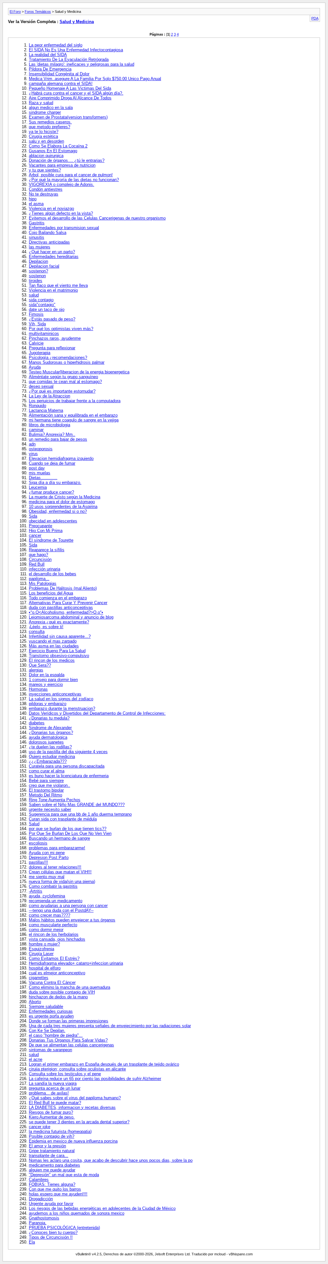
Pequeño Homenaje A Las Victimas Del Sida (70, 88)
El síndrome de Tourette (51, 540)
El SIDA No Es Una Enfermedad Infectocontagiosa (76, 49)
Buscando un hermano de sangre (59, 838)
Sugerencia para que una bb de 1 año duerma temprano (80, 814)
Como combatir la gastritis (53, 886)
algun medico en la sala (51, 107)
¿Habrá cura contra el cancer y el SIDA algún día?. (76, 93)
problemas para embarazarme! (57, 847)
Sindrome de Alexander (50, 727)
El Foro (15, 11)
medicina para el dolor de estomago (62, 501)
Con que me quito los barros (55, 1189)
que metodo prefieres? (49, 126)
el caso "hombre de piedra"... (56, 1035)
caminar (36, 429)
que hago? (38, 554)
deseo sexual (41, 386)
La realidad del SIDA (48, 54)
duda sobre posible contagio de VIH (62, 992)
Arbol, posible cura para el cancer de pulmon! (71, 174)
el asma (36, 203)
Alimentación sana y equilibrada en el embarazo (73, 415)
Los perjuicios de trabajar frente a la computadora (74, 400)
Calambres (39, 1179)
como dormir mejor (46, 929)
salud (34, 295)
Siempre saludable (46, 1006)
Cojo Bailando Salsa (47, 232)
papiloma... (39, 578)
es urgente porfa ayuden (51, 1016)
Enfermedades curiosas (51, 1011)
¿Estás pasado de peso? (52, 319)
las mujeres (39, 247)
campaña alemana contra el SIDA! (61, 83)
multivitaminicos (44, 333)
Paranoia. (37, 1222)
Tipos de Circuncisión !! (51, 1237)
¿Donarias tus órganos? (51, 732)
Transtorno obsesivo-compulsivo (59, 655)
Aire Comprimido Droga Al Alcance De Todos (70, 98)
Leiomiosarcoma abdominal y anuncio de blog (71, 617)
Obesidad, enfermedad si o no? (58, 511)
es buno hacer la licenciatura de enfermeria (69, 775)
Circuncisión (40, 559)
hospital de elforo (45, 968)
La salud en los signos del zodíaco (61, 698)
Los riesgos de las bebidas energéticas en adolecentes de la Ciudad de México (102, 1208)
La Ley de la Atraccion (49, 396)
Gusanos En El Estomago (53, 150)
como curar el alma (46, 771)
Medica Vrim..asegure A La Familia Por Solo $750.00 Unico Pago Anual (95, 78)
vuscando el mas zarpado (53, 641)
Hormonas (38, 689)
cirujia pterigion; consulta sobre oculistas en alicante (77, 1069)
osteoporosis (41, 448)
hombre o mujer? (44, 944)
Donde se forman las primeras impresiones (68, 1021)
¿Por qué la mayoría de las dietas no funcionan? (74, 179)
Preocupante (40, 525)
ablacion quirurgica (46, 155)
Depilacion (38, 261)
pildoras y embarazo (47, 703)
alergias (36, 670)
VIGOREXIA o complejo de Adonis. (61, 184)
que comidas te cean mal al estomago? (65, 381)
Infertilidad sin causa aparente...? (60, 636)
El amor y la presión (47, 1145)
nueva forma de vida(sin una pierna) (62, 881)
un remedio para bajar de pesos (58, 439)
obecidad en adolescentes (53, 521)
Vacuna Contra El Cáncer (52, 982)
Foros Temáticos (38, 11)
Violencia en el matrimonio (53, 290)
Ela (32, 1242)
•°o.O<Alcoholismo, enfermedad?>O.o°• (66, 612)
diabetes (37, 722)
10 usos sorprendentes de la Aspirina (63, 506)
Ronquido (37, 405)
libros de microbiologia (49, 424)
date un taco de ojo (46, 309)
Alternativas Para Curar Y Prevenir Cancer (68, 602)
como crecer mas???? (49, 915)
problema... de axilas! (49, 1093)
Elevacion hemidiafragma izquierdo (61, 458)
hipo (33, 198)
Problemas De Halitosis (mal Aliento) (63, 588)
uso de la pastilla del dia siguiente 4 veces (68, 751)
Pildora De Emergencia (50, 69)
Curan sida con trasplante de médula (63, 819)
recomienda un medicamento (55, 900)
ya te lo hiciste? (43, 131)
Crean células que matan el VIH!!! (60, 871)
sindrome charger (45, 112)
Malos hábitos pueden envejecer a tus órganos (72, 920)
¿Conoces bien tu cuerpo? (53, 1232)
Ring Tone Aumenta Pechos (54, 799)
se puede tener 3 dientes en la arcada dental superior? (79, 1121)
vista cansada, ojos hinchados (57, 939)
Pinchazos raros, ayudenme (55, 338)
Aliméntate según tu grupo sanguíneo (63, 376)
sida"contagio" (42, 304)
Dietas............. (43, 477)
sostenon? (38, 271)
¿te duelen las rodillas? (50, 746)
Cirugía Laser (41, 953)
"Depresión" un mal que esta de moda (64, 1174)
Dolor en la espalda (46, 674)
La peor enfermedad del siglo (55, 45)
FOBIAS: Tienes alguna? (52, 1184)
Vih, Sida (37, 323)
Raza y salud (41, 102)
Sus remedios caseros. (50, 122)
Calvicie (36, 343)
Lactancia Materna (46, 410)
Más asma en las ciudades (54, 646)
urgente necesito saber (50, 809)
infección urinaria (44, 569)
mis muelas (39, 472)
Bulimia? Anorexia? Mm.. (52, 434)
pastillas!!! (38, 862)
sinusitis (36, 237)
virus (33, 453)
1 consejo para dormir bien (53, 679)
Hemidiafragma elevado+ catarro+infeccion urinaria (76, 963)
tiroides (35, 280)
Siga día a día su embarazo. (55, 482)
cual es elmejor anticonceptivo (57, 972)
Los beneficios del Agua (51, 593)
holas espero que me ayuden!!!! (58, 1194)
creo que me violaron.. (49, 785)
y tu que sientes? (45, 170)
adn (32, 444)
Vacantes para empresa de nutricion (62, 165)
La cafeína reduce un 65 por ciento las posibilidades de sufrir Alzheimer (95, 1078)
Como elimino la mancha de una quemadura (69, 987)
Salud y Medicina (77, 21)
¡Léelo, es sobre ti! (46, 626)
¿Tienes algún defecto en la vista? (61, 213)
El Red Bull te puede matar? (55, 1102)
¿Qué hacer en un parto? (52, 251)
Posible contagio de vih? (51, 1136)
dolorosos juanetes (46, 742)
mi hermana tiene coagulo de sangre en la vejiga (74, 420)
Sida (33, 516)
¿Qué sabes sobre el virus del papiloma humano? (75, 1097)
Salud (34, 823)
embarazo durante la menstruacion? (62, 708)
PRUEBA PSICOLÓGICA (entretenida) (64, 1227)
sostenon (37, 275)
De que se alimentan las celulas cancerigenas (71, 1045)
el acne (35, 1059)
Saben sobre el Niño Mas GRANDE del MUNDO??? (77, 804)
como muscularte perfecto (53, 924)
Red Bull (37, 564)
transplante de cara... (48, 1155)
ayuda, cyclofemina (47, 896)
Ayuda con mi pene (47, 852)
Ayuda (35, 367)
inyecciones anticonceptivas (55, 694)
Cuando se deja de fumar (52, 463)
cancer (35, 535)
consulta (37, 631)
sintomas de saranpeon (50, 1049)
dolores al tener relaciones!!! (55, 867)
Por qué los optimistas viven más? (61, 328)
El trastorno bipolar (46, 790)
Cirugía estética (43, 136)
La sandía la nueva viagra (53, 1083)
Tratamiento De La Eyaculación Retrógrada (69, 59)
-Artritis (35, 891)
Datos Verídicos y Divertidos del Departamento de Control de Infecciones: (97, 713)
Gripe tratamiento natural (52, 1150)
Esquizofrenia (41, 948)
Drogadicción (41, 1198)
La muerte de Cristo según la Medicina (64, 497)
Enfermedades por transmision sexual (64, 227)
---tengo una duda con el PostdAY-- (61, 910)
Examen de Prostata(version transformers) (68, 117)
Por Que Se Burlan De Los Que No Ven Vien (70, 833)
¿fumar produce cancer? (51, 492)
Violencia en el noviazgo (51, 208)
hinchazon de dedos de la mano (58, 996)
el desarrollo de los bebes (52, 573)
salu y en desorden (46, 141)
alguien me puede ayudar (52, 1170)
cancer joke (39, 1126)
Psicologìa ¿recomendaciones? (58, 357)
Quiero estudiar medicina (52, 756)
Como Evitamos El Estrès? (54, 958)
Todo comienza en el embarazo (58, 597)
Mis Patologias (42, 583)
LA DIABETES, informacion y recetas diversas (72, 1107)
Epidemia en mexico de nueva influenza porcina (73, 1141)
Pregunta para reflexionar (52, 347)
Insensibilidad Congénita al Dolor (59, 73)
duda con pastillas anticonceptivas (61, 607)
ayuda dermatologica (48, 737)
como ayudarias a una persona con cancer (68, 905)
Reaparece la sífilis (46, 549)
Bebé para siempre (46, 780)
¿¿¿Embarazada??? (48, 761)
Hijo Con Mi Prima (45, 530)
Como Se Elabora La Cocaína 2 (58, 146)
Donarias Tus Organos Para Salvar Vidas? (68, 1040)
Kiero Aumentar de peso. (52, 1117)
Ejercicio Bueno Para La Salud (57, 650)
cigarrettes (38, 977)
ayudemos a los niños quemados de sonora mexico (76, 1213)
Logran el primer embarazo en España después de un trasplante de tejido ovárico (104, 1064)
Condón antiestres (45, 189)
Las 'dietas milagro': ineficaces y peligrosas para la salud (81, 64)
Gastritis (37, 222)
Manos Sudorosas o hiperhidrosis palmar (66, 362)
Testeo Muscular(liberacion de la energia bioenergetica (79, 372)
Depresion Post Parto (49, 857)
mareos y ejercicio (46, 684)
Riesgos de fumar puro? (51, 1112)
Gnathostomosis (44, 1218)
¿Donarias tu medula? (49, 718)
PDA (314, 18)
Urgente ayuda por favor (51, 1203)
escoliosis (38, 843)
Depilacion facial (44, 266)
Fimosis (36, 314)
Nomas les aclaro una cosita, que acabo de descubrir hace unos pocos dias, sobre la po (111, 1160)
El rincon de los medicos (52, 660)
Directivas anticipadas (49, 242)
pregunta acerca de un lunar (54, 1088)
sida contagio (41, 299)
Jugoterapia (39, 352)
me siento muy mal (46, 876)
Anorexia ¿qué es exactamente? (59, 622)
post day (37, 468)
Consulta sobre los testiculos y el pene (65, 1073)
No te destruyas (43, 194)
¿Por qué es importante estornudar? (62, 391)
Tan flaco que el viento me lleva (58, 285)
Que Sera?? (40, 665)
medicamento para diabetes (54, 1165)
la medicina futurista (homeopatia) (60, 1131)
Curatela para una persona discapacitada (66, 766)
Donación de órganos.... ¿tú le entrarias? (66, 160)
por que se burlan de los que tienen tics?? (67, 828)
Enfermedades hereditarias (53, 256)
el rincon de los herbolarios (53, 934)
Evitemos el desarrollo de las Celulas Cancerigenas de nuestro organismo (97, 218)
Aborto (35, 1001)
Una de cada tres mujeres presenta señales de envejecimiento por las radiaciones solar (110, 1025)
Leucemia (38, 487)
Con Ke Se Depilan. (47, 1030)
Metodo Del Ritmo (45, 795)
